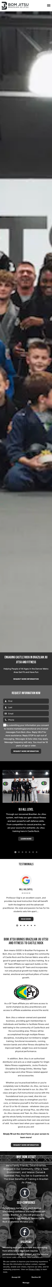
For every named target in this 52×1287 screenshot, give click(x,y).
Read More (26, 919)
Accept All (16, 1277)
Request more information (26, 679)
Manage (26, 1283)
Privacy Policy (34, 1269)
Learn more (26, 839)
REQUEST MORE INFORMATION (26, 1145)
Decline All (36, 1277)
